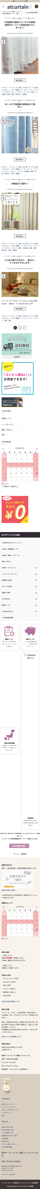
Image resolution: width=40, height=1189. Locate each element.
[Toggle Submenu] (36, 568)
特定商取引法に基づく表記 (9, 1135)
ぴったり (19, 92)
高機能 (24, 94)
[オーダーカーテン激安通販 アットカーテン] (20, 6)
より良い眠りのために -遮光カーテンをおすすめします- (20, 261)
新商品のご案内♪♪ (20, 183)
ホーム (16, 854)
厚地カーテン (7, 418)
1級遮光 (17, 90)
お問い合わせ (5, 1141)
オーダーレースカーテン (9, 1107)
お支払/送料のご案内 (8, 1130)
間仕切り (18, 94)
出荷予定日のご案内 (7, 1127)
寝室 (8, 94)
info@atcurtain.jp (7, 1170)
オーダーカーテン (26, 90)
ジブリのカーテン (7, 1113)
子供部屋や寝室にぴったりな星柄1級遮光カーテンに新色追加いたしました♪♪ (20, 25)
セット (13, 92)
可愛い (33, 92)
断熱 (12, 94)
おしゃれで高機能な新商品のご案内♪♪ (20, 105)
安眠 (5, 320)
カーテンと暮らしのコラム (9, 1144)
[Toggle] (14, 418)
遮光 (10, 320)
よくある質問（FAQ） (8, 1133)
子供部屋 (26, 171)
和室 (19, 248)
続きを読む (20, 80)
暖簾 (3, 1115)
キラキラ (7, 92)
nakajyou (29, 33)
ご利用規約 (5, 1138)
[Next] (25, 328)
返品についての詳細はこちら (11, 1036)
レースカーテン (8, 424)
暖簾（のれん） (8, 429)
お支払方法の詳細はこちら (11, 1001)
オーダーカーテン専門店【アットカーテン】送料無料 (20, 1183)
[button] (3, 6)
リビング (26, 92)
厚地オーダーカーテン (8, 1104)
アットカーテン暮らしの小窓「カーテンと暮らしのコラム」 (20, 18)
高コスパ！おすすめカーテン (10, 1110)
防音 (12, 173)
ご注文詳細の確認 (32, 12)
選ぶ (3, 434)
